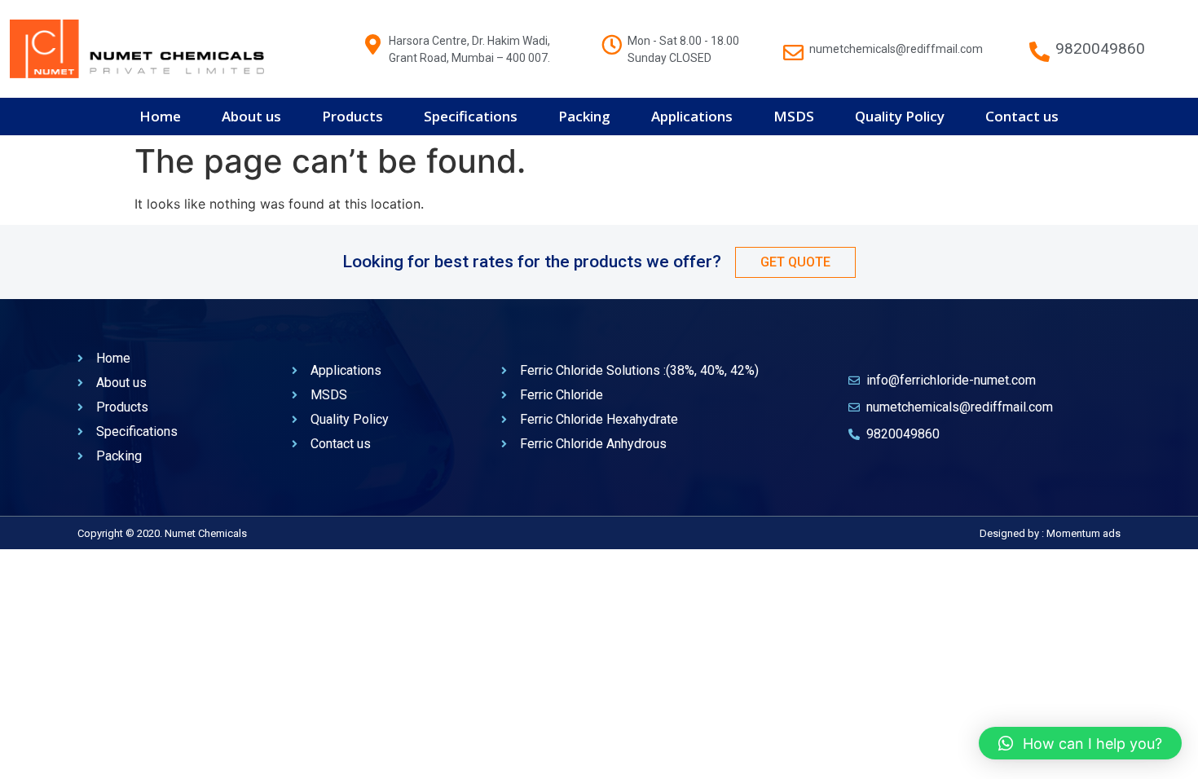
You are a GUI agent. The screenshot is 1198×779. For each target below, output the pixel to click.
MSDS (793, 116)
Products (352, 116)
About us (251, 116)
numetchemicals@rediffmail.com (896, 48)
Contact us (1022, 116)
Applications (692, 116)
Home (160, 116)
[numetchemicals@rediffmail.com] (793, 44)
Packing (584, 116)
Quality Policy (900, 116)
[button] (1080, 743)
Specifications (471, 116)
